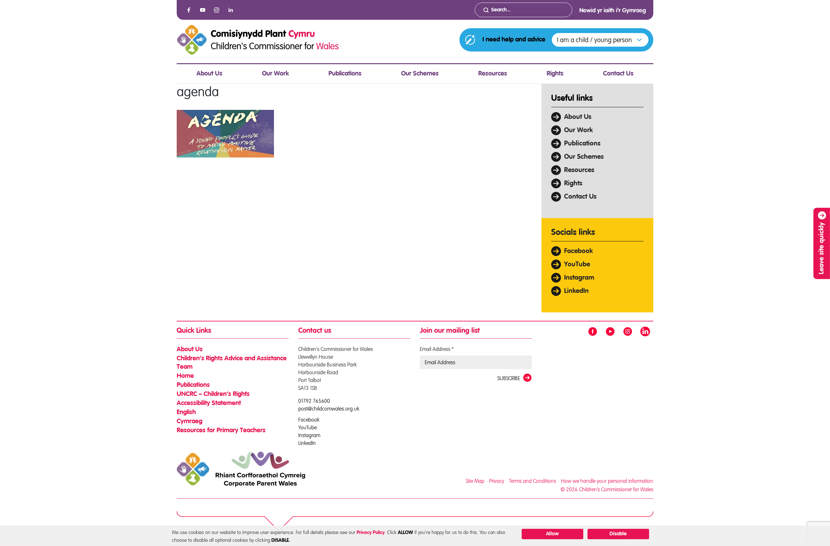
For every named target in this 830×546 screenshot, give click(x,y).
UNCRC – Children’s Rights (213, 394)
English (186, 412)
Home (185, 376)
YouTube (577, 264)
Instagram (579, 277)
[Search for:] (523, 10)
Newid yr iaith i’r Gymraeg (612, 11)
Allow (552, 534)
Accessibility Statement (209, 403)
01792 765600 (314, 401)
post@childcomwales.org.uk (328, 409)
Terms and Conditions (532, 481)
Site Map (475, 481)
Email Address (437, 349)
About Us (209, 74)
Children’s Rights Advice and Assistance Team (232, 362)
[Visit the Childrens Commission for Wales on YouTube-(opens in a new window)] (202, 10)
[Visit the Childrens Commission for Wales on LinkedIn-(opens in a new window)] (230, 10)
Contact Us (618, 74)
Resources (492, 74)
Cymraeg (189, 421)
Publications (345, 74)
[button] (600, 40)
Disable (618, 534)
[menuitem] (209, 74)
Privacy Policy (371, 532)
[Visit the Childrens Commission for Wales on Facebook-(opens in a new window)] (188, 10)
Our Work (275, 74)
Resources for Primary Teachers (221, 430)
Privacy (496, 481)
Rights (555, 74)
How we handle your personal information (607, 481)
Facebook (578, 251)
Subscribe (508, 378)
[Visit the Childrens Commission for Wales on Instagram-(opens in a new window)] (216, 10)
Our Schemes (420, 74)
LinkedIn (576, 291)
